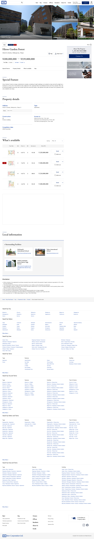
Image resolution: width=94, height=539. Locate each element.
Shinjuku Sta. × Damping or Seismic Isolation (56, 445)
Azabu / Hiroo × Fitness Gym (67, 469)
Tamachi (61, 322)
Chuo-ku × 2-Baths (28, 384)
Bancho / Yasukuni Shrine (37, 343)
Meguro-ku (61, 312)
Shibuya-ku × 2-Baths (29, 385)
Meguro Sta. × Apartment (7, 438)
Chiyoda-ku (19, 314)
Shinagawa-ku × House (7, 402)
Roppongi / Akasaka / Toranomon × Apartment (11, 471)
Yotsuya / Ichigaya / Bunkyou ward (68, 347)
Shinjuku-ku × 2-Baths (29, 387)
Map (35, 68)
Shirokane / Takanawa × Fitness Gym (69, 476)
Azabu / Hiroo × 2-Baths (37, 469)
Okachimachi (5, 329)
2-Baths (26, 363)
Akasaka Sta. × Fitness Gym (52, 440)
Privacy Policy (50, 518)
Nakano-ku (33, 314)
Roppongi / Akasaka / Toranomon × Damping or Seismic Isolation (75, 474)
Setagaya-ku (76, 312)
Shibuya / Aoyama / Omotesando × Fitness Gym (71, 483)
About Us (35, 526)
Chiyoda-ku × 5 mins (73, 387)
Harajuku (4, 326)
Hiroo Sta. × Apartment (7, 425)
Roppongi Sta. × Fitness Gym (53, 422)
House (3, 362)
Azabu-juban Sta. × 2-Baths (30, 424)
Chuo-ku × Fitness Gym (52, 385)
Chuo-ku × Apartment (6, 385)
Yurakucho (19, 322)
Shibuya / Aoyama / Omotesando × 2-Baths (41, 476)
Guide (34, 529)
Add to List (58, 154)
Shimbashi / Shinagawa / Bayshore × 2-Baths (41, 474)
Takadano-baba (62, 326)
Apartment (4, 360)
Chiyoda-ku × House (6, 398)
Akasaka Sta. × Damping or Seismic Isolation (56, 441)
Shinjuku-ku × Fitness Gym (52, 393)
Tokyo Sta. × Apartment (7, 434)
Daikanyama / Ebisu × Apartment (9, 480)
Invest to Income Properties (23, 520)
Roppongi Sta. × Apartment (7, 422)
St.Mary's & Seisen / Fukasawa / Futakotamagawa (12, 347)
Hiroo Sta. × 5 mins (73, 425)
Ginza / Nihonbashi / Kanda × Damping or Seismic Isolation (74, 499)
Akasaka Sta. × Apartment (7, 431)
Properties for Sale (21, 518)
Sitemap (49, 515)
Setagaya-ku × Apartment (7, 407)
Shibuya (75, 324)
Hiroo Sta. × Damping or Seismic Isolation (55, 431)
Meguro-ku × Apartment (7, 403)
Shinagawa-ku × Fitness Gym (53, 400)
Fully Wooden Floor (29, 369)
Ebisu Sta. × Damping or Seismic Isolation (55, 434)
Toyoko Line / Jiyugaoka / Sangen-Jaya (69, 345)
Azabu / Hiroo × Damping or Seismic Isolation (71, 471)
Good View (49, 367)
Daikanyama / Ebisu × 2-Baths (38, 480)
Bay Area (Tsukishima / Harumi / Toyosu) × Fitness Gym (73, 501)
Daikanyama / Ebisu (6, 343)
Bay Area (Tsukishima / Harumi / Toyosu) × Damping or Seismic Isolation (76, 503)
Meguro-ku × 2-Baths (29, 393)
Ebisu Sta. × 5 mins (73, 427)
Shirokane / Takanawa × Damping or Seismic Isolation (73, 478)
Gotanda (32, 324)
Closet (48, 360)
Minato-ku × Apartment (7, 382)
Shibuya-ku (33, 312)
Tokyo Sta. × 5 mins (73, 434)
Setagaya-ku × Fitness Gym (52, 407)
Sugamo (32, 328)
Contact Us (86, 2)
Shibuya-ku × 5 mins (73, 384)
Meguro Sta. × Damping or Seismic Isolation (56, 456)
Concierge (71, 362)
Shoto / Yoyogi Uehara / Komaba (67, 341)
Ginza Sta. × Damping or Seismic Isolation (55, 452)
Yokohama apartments (7, 520)
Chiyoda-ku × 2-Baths (29, 389)
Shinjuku (32, 326)
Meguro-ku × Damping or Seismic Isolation (55, 405)
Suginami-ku (47, 314)
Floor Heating (27, 367)
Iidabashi (75, 329)
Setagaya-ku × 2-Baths (29, 394)
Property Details (16, 68)
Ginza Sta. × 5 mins (73, 436)
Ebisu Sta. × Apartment (7, 427)
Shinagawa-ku (5, 314)
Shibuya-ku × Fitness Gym (52, 389)
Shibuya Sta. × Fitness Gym (52, 436)
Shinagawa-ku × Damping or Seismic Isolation (56, 402)
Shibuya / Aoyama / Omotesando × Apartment (11, 476)
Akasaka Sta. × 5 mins (73, 431)
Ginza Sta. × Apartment (7, 436)
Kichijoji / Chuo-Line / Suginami (38, 348)
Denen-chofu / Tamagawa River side (39, 347)
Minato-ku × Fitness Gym (52, 382)
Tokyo (3, 322)
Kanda (32, 329)
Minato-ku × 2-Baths (29, 382)
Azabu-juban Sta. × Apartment (8, 424)
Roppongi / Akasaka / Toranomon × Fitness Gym (71, 472)
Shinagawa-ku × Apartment (7, 400)
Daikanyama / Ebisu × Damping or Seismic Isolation (72, 492)
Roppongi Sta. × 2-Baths (30, 422)
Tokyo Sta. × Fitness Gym (52, 447)
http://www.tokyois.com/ (52, 253)
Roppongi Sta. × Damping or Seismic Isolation (56, 424)
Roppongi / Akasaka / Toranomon (38, 339)
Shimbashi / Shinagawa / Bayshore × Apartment (12, 474)
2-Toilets (26, 365)
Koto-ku (18, 316)
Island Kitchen (27, 360)
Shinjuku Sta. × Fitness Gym (52, 443)
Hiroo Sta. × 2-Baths (29, 425)
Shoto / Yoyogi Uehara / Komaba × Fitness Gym (71, 487)
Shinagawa (4, 324)
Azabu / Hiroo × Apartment (7, 469)
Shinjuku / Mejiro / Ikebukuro (8, 348)
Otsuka (18, 328)
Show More (5, 333)
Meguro (46, 324)
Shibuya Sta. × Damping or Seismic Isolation (56, 438)
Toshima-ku (61, 314)
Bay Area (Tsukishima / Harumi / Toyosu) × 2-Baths (42, 485)
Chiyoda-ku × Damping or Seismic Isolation (55, 398)
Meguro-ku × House (6, 405)
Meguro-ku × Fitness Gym (52, 403)
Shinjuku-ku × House (6, 394)
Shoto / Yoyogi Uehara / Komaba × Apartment (11, 478)
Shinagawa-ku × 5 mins (74, 389)
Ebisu (60, 324)
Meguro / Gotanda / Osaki (37, 345)
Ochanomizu (47, 329)
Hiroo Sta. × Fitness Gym (52, 429)
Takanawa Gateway (78, 322)
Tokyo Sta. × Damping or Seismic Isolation (55, 449)
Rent (3, 516)
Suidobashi (61, 329)
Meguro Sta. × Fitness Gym (52, 454)
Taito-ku (32, 316)
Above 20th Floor (50, 363)
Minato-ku (4, 312)
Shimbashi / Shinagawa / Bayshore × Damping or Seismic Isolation (75, 481)
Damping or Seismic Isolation (75, 363)
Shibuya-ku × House (6, 391)
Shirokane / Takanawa (65, 339)
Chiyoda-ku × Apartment (7, 396)
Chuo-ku (18, 312)
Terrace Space (50, 362)
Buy (19, 516)
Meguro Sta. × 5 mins (73, 438)
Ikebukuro (4, 328)
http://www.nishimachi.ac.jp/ (24, 253)
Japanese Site (51, 524)
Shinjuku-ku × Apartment (7, 393)
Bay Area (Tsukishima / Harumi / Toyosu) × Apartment (13, 485)
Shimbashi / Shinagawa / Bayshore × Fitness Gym (72, 480)
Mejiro (75, 326)
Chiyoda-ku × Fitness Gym (52, 396)
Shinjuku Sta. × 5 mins (73, 433)
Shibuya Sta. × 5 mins (73, 429)
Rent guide (4, 525)
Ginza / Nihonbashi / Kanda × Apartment (10, 483)
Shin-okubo (47, 326)
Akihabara (19, 329)
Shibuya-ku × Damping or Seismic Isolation (55, 391)
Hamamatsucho (48, 322)
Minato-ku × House (6, 384)
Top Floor (49, 365)
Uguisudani (61, 328)
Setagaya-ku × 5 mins (73, 393)
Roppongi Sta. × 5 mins (74, 422)
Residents (35, 522)
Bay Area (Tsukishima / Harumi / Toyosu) (10, 345)
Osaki (18, 324)
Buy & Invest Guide (21, 523)
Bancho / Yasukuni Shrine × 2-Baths (39, 481)
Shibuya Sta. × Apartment (7, 429)
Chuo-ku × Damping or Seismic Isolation (55, 387)
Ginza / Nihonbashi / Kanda (66, 343)
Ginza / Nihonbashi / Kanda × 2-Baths (39, 483)
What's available (27, 68)
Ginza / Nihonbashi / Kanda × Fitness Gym (70, 498)
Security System (50, 369)
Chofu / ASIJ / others (6, 350)
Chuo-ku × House (6, 387)
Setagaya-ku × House (6, 409)
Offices (35, 519)
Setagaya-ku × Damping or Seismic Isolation (56, 409)
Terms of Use (50, 521)
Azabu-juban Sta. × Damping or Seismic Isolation (57, 427)
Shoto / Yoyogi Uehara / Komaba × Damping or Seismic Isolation (75, 489)
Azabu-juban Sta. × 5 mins (74, 424)
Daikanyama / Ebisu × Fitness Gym (69, 490)
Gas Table (27, 362)
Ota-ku (3, 316)
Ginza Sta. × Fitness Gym (52, 450)
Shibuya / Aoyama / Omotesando (38, 341)
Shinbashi (33, 322)
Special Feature (6, 68)
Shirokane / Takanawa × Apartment (9, 472)
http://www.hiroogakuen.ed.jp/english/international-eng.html (24, 267)
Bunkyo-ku (76, 314)
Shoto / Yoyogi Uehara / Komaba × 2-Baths (41, 478)
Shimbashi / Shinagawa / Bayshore (9, 341)
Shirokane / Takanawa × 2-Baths (38, 472)
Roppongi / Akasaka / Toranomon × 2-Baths (41, 471)
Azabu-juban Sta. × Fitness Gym (53, 425)
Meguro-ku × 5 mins (73, 391)
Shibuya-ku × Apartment (7, 389)
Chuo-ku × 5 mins (72, 382)
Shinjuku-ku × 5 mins (73, 385)
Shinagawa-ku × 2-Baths (30, 391)
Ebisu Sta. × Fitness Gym (52, 433)
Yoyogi (18, 326)
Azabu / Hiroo (5, 339)
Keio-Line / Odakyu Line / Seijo (67, 348)
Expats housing (5, 523)
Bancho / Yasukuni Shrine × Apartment (10, 481)
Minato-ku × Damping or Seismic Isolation (55, 384)
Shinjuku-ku (47, 312)
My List (91, 3)
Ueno (75, 328)
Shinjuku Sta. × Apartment (7, 433)
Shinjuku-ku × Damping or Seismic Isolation (56, 394)
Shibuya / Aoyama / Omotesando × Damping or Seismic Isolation (75, 485)
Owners (35, 516)
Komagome (47, 328)
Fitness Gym (71, 360)
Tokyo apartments (6, 518)
